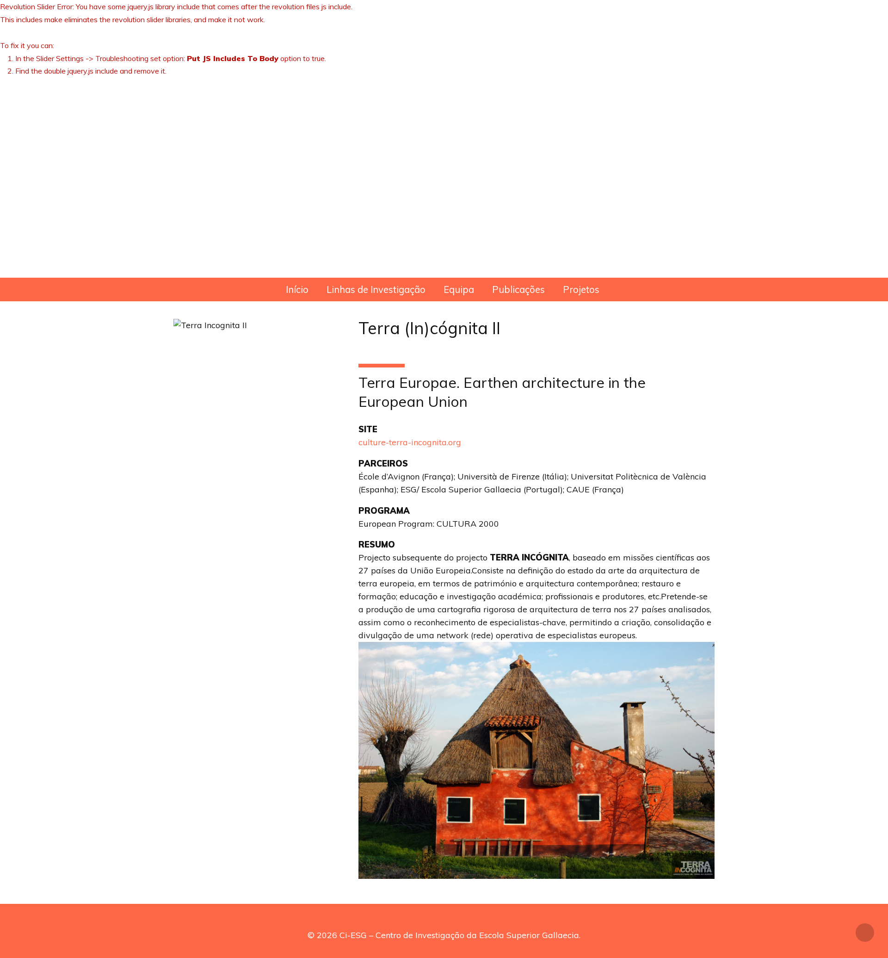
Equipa (459, 289)
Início (297, 289)
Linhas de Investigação (376, 289)
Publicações (518, 289)
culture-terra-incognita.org (409, 442)
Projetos (581, 289)
